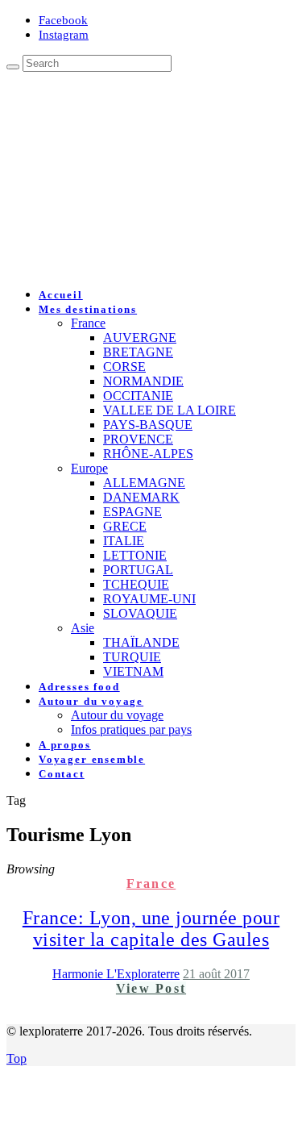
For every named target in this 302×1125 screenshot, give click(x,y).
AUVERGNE (139, 337)
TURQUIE (132, 657)
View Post (151, 988)
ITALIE (123, 541)
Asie (82, 628)
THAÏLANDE (141, 642)
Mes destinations (88, 309)
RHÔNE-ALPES (148, 453)
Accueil (61, 295)
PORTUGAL (138, 570)
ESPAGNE (132, 512)
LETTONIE (135, 555)
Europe (89, 468)
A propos (65, 745)
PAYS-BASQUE (147, 424)
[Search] (12, 67)
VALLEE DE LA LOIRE (169, 410)
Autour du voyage (91, 701)
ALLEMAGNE (144, 483)
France (88, 323)
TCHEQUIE (136, 584)
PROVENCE (138, 439)
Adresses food (79, 687)
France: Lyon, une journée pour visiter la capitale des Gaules (151, 928)
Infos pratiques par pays (131, 729)
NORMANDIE (143, 381)
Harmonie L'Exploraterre (116, 974)
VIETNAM (133, 671)
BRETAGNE (138, 352)
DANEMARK (141, 497)
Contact (62, 774)
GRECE (125, 526)
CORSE (124, 366)
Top (16, 1058)
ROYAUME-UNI (149, 599)
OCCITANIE (138, 395)
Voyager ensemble (92, 759)
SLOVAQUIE (140, 613)
